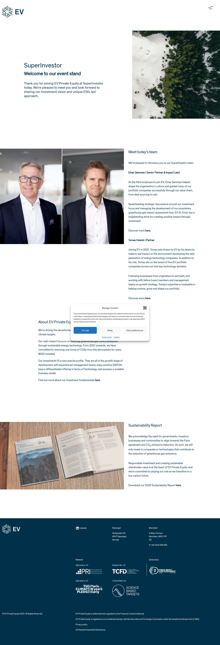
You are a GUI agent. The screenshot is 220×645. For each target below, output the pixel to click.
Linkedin (83, 528)
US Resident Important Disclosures (90, 629)
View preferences (134, 330)
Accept (85, 330)
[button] (144, 307)
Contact (117, 337)
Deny (110, 330)
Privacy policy (107, 337)
